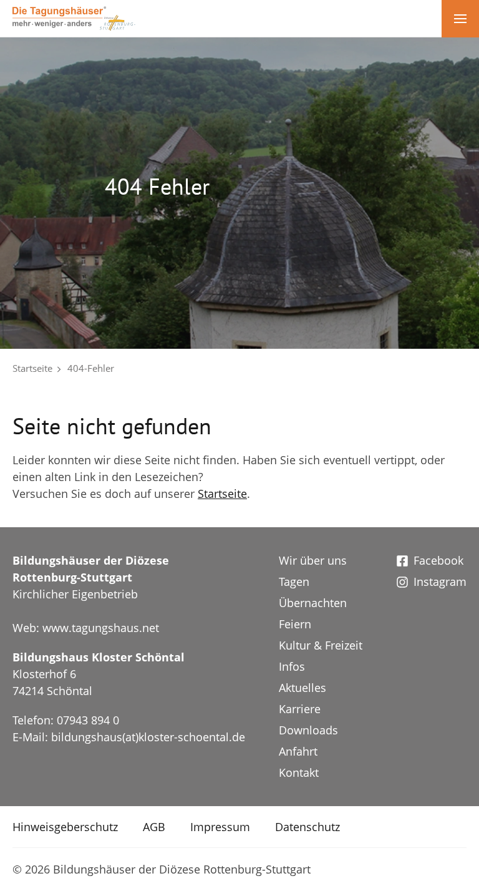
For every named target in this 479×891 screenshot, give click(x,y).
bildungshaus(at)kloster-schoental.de (148, 736)
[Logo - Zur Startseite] (73, 17)
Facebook (438, 560)
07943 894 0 (88, 720)
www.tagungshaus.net (100, 627)
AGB (154, 826)
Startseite (32, 368)
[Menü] (460, 18)
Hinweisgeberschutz (65, 826)
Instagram (440, 581)
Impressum (220, 826)
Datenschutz (307, 826)
